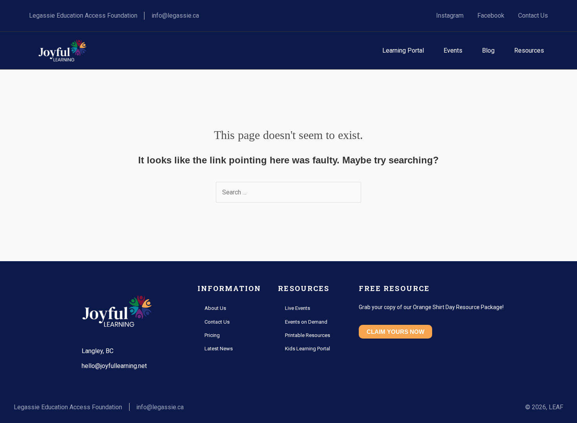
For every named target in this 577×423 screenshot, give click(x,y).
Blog (488, 50)
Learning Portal (403, 50)
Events (453, 50)
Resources (529, 50)
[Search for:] (288, 192)
